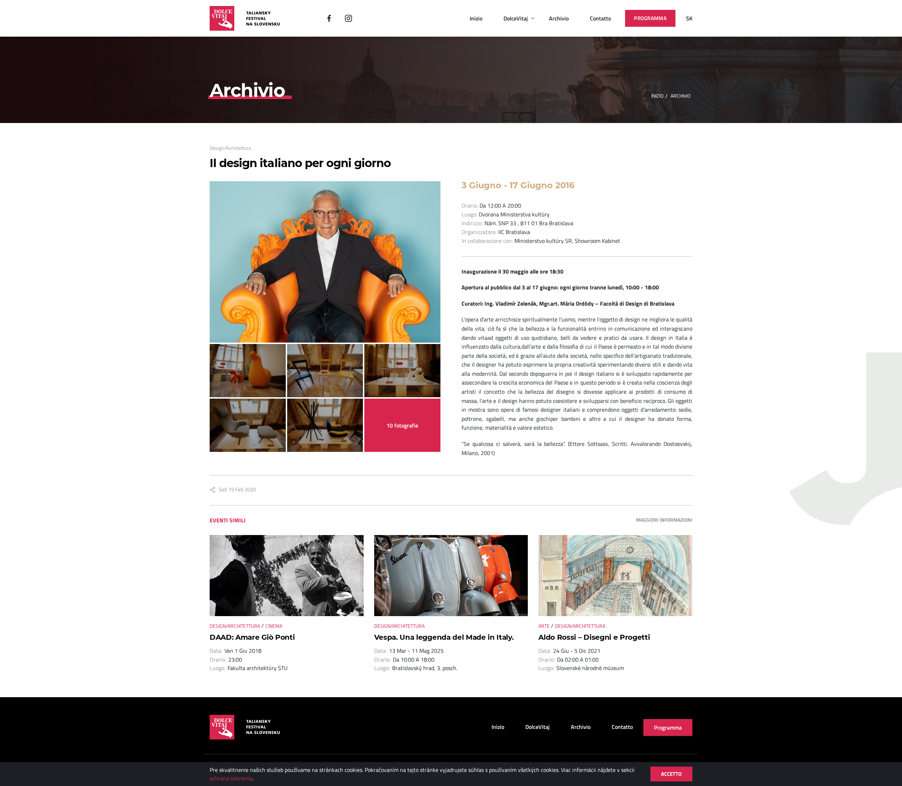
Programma (650, 18)
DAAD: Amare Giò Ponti (252, 637)
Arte (544, 626)
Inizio (476, 18)
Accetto (671, 774)
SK (689, 18)
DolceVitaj (515, 18)
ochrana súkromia (231, 778)
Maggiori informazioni (664, 519)
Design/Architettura (230, 148)
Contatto (600, 18)
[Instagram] (348, 18)
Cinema (273, 626)
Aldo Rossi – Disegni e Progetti (594, 637)
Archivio (559, 18)
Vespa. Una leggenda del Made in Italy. (444, 637)
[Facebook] (329, 18)
